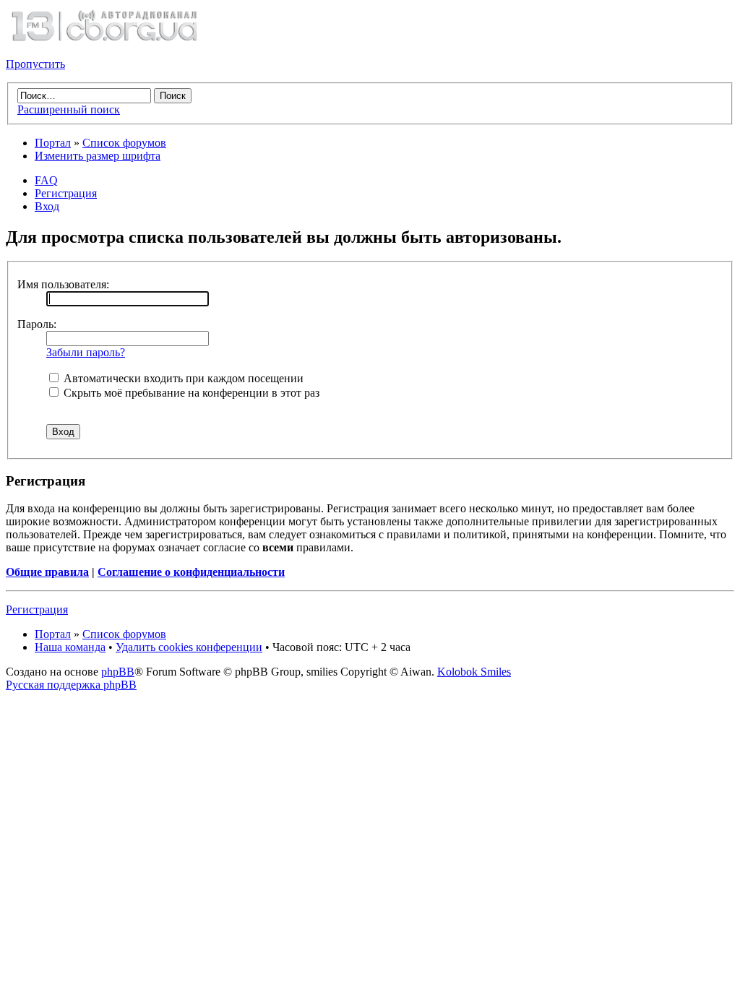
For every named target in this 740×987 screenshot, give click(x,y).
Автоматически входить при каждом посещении (182, 378)
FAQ (46, 180)
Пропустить (35, 64)
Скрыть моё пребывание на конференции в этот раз (190, 393)
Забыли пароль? (85, 352)
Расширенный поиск (68, 109)
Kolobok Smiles (474, 671)
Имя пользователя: (63, 284)
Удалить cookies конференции (189, 647)
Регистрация (66, 193)
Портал (53, 143)
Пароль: (36, 324)
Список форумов (124, 143)
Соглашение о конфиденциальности (191, 572)
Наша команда (70, 647)
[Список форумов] (104, 39)
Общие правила (47, 572)
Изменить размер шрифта (97, 156)
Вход (47, 206)
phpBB (117, 671)
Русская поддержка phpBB (71, 684)
